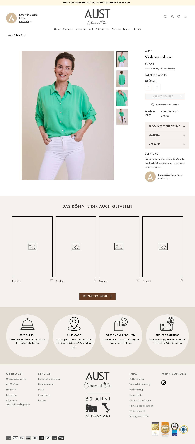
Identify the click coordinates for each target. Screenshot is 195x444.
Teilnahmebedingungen (141, 405)
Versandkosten (168, 68)
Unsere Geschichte (16, 378)
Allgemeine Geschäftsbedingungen (18, 402)
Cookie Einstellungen (140, 400)
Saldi (91, 29)
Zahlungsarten (136, 378)
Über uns (137, 29)
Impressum (11, 394)
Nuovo (57, 29)
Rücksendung (136, 389)
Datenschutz (135, 394)
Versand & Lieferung (139, 384)
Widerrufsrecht (137, 410)
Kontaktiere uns (46, 384)
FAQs (41, 389)
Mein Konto (44, 394)
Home (8, 35)
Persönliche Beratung (49, 378)
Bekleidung (68, 29)
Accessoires (80, 29)
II (157, 87)
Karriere (126, 29)
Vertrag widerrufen (139, 416)
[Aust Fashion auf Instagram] (164, 382)
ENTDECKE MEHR (95, 296)
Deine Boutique (103, 29)
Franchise (116, 29)
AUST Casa (12, 384)
